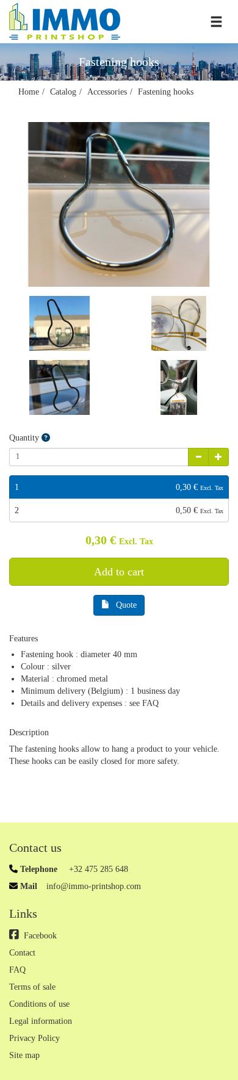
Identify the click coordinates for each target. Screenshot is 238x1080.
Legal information (40, 1021)
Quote (126, 605)
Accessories (107, 91)
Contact (22, 952)
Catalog (63, 91)
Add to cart (119, 572)
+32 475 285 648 (97, 869)
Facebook (40, 935)
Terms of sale (32, 987)
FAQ (17, 969)
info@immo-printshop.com (93, 886)
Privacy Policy (34, 1038)
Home (28, 91)
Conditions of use (39, 1004)
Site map (24, 1055)
